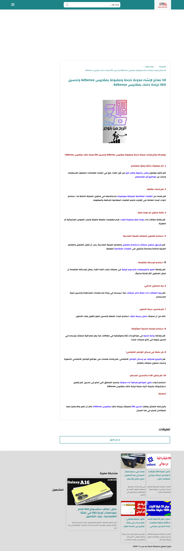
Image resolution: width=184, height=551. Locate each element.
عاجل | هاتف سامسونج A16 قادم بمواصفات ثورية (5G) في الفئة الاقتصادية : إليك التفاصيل (97, 512)
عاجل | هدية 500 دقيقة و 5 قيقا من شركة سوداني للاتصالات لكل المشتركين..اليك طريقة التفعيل (159, 475)
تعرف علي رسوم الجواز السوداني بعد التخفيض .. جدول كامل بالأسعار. (134, 475)
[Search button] (67, 4)
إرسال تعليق (115, 440)
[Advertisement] (92, 37)
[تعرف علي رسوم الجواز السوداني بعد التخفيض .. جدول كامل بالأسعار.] (133, 461)
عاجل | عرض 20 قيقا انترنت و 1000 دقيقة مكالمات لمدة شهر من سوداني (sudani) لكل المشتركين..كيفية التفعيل (158, 522)
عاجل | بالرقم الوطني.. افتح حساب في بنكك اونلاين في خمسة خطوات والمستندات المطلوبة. (133, 522)
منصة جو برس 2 (145, 546)
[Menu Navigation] (13, 4)
